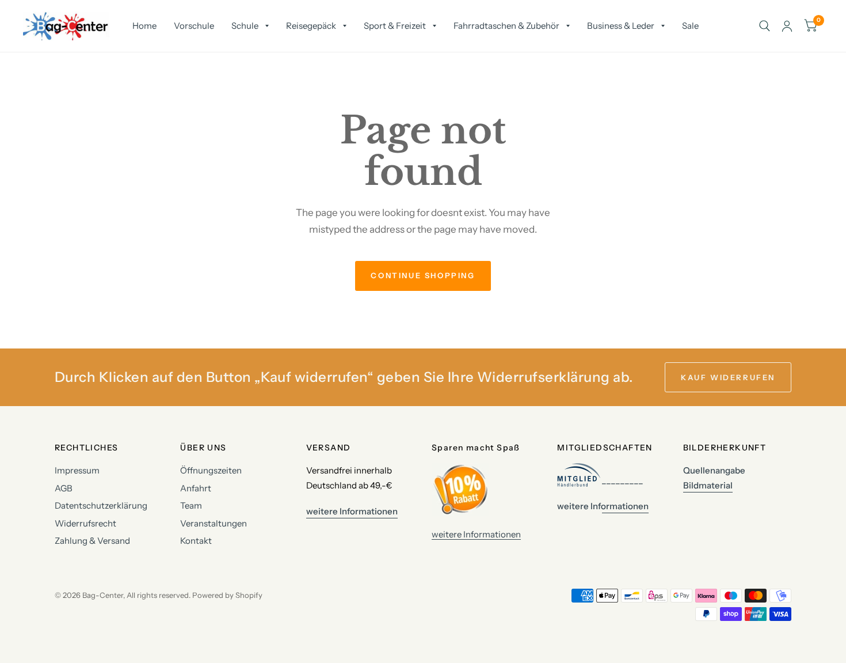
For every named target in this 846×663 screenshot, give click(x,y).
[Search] (764, 26)
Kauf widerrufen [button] (728, 377)
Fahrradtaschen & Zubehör (506, 25)
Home (144, 25)
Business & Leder (620, 25)
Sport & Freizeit (395, 25)
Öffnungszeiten (211, 470)
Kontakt (196, 540)
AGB (64, 488)
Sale (690, 25)
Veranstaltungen (213, 523)
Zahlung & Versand (92, 540)
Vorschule (194, 25)
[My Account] (787, 26)
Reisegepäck (311, 25)
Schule (244, 25)
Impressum (77, 470)
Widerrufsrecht (85, 523)
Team (191, 505)
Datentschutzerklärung (101, 505)
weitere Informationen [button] (352, 511)
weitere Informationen (476, 534)
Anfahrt (195, 488)
